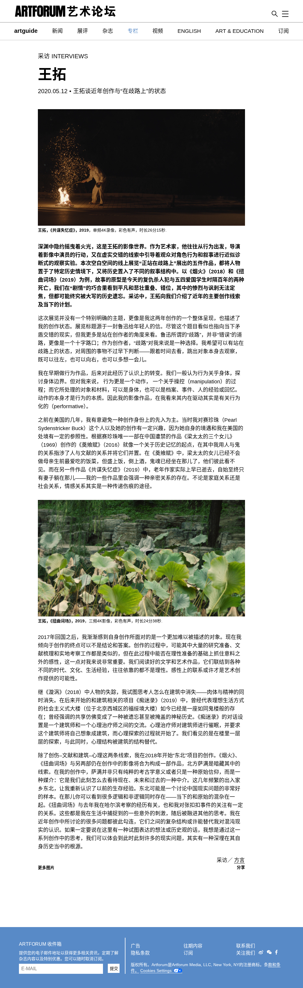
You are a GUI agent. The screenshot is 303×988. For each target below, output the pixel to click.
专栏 (133, 31)
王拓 (52, 74)
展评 (82, 31)
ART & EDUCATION (239, 31)
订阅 (283, 31)
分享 (241, 867)
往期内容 (192, 945)
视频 (157, 31)
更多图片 (46, 867)
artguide (26, 31)
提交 (114, 968)
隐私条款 (140, 952)
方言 (239, 860)
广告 (135, 945)
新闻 (57, 31)
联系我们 (245, 945)
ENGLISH (189, 31)
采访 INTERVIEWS (63, 56)
